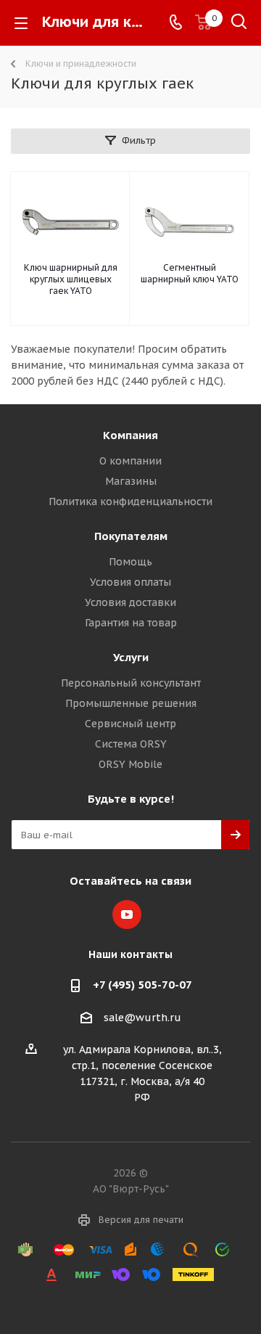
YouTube (126, 914)
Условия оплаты (130, 582)
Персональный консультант (131, 682)
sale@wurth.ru (142, 1017)
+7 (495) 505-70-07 (142, 984)
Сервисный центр (130, 723)
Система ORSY (131, 743)
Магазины (131, 481)
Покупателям (130, 536)
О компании (130, 460)
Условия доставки (130, 602)
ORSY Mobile (130, 764)
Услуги (131, 657)
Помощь (130, 561)
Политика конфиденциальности (130, 501)
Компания (130, 435)
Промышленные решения (130, 703)
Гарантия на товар (131, 622)
